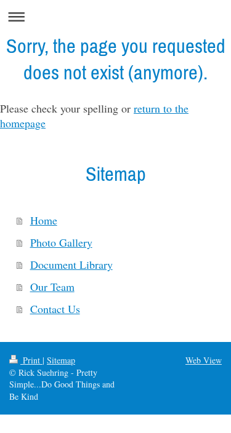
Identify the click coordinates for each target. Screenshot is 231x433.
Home (43, 220)
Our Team (52, 286)
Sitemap (61, 360)
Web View (203, 360)
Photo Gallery (61, 242)
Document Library (71, 264)
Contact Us (55, 308)
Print (31, 360)
